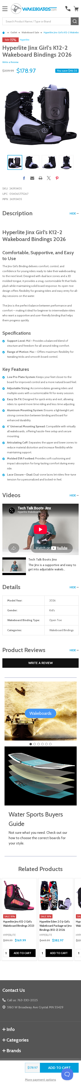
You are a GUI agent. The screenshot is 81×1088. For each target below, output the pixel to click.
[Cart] (76, 9)
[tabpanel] (19, 919)
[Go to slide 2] (34, 744)
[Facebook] (24, 178)
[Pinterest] (57, 178)
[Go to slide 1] (30, 744)
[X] (48, 178)
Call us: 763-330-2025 (22, 1000)
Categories (17, 1040)
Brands (13, 1050)
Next (77, 162)
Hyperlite (24, 39)
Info (10, 1029)
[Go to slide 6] (50, 744)
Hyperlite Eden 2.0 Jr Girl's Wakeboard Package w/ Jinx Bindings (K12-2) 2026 (56, 926)
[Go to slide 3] (38, 744)
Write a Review (10, 62)
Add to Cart (59, 1068)
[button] (40, 713)
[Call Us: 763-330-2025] (68, 9)
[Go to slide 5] (46, 744)
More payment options (40, 1080)
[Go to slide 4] (42, 744)
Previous (4, 162)
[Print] (40, 178)
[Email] (32, 178)
